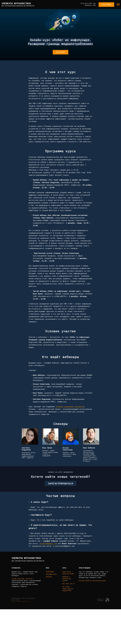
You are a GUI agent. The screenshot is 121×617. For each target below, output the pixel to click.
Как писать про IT (68, 583)
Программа (106, 4)
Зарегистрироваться (60, 483)
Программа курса (51, 574)
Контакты (49, 577)
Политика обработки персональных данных (92, 580)
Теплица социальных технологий (22, 578)
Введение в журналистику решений (66, 578)
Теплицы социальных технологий (70, 406)
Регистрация (50, 572)
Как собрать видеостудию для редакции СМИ (67, 588)
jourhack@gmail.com (48, 543)
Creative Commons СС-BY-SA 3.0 (21, 601)
